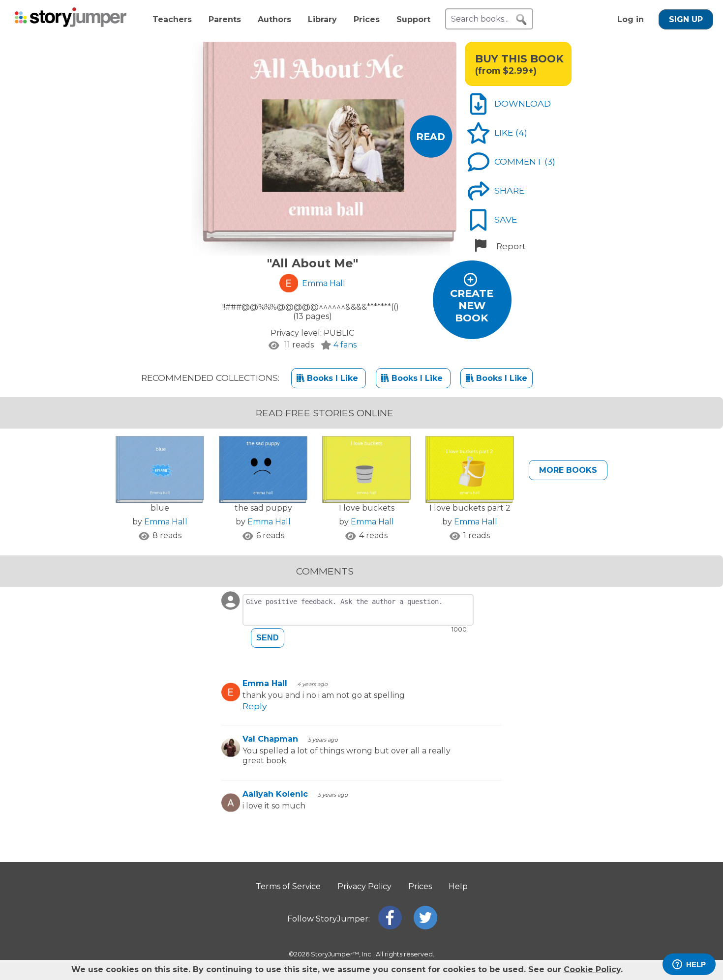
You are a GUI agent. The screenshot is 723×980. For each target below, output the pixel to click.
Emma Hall (165, 521)
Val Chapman (270, 739)
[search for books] (521, 20)
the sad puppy (263, 508)
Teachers (172, 19)
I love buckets (366, 508)
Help (458, 886)
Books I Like (332, 378)
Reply (254, 706)
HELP (696, 964)
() (521, 132)
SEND (267, 638)
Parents (225, 19)
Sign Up (686, 19)
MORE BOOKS (568, 470)
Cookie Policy (592, 969)
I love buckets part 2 (470, 508)
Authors (274, 19)
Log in (630, 19)
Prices (367, 19)
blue (160, 508)
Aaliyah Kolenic (275, 794)
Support (413, 19)
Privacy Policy (364, 886)
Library (322, 19)
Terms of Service (288, 886)
